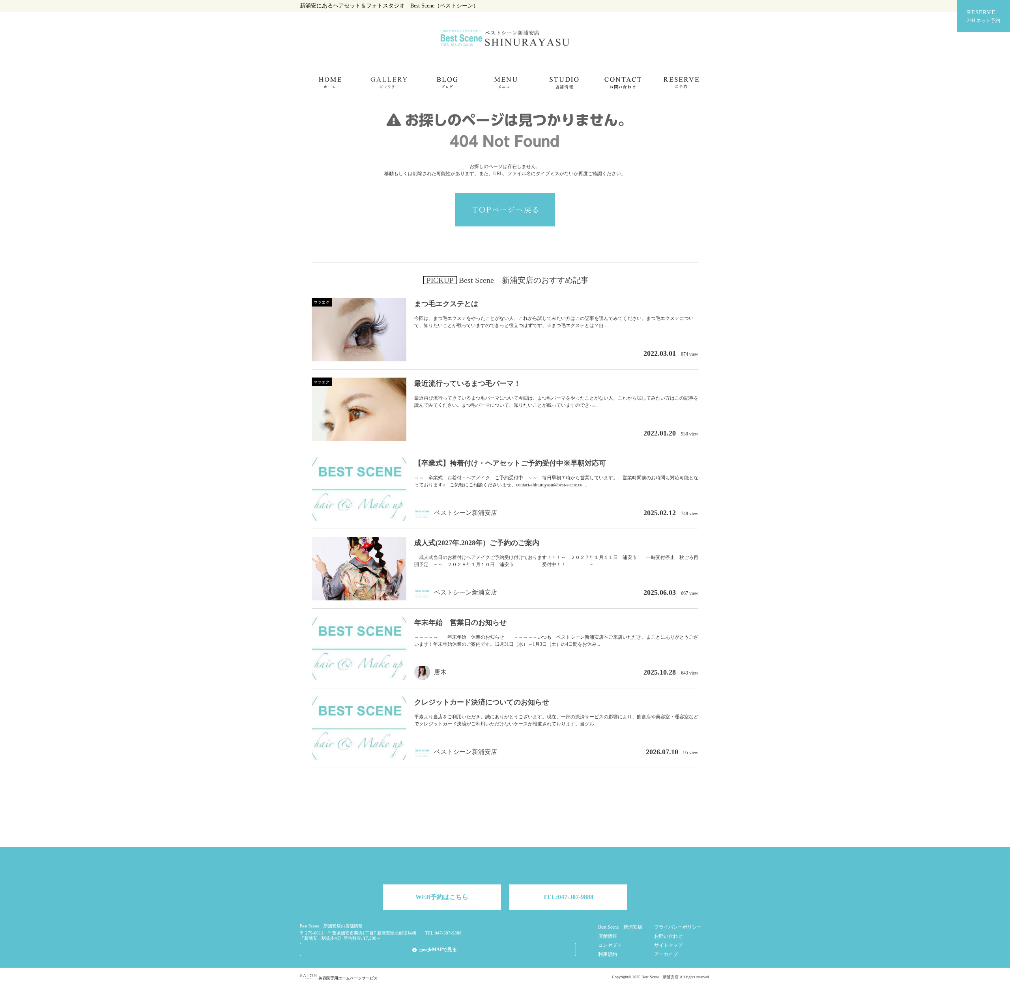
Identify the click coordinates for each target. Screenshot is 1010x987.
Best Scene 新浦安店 (620, 927)
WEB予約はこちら (441, 897)
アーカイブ (666, 954)
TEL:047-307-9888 (568, 897)
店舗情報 (607, 936)
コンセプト (610, 945)
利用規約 (607, 954)
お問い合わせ (668, 936)
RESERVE (983, 16)
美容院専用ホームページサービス (348, 978)
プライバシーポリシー (677, 927)
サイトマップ (668, 945)
